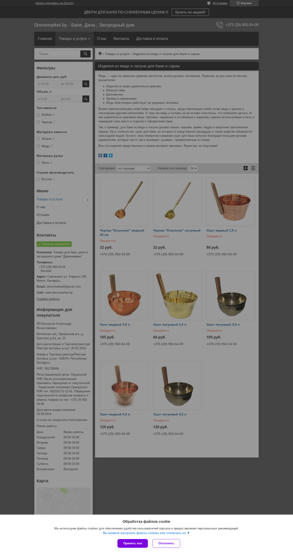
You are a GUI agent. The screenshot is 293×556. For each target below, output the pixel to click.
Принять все (132, 543)
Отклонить (166, 543)
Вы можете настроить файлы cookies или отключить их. (145, 533)
